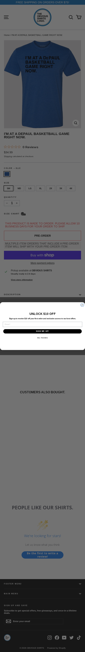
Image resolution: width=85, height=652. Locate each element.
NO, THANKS (42, 338)
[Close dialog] (82, 305)
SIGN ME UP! (42, 331)
